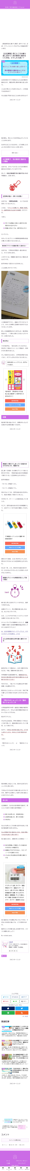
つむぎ (11, 942)
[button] (24, 1001)
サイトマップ (21, 1163)
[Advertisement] (15, 26)
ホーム (8, 1160)
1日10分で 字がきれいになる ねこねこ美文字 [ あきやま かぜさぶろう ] (14, 394)
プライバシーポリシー (22, 1160)
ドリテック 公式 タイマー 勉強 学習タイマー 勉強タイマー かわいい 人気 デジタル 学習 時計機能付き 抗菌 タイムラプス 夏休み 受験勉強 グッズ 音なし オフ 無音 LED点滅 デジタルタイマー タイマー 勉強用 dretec (15, 893)
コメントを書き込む (15, 1140)
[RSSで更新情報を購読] (17, 951)
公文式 (4, 955)
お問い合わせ (15, 1165)
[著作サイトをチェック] (10, 951)
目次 (13, 152)
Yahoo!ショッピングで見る (15, 404)
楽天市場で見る (15, 400)
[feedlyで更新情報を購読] (14, 951)
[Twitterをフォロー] (12, 951)
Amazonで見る (15, 409)
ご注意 (8, 1163)
